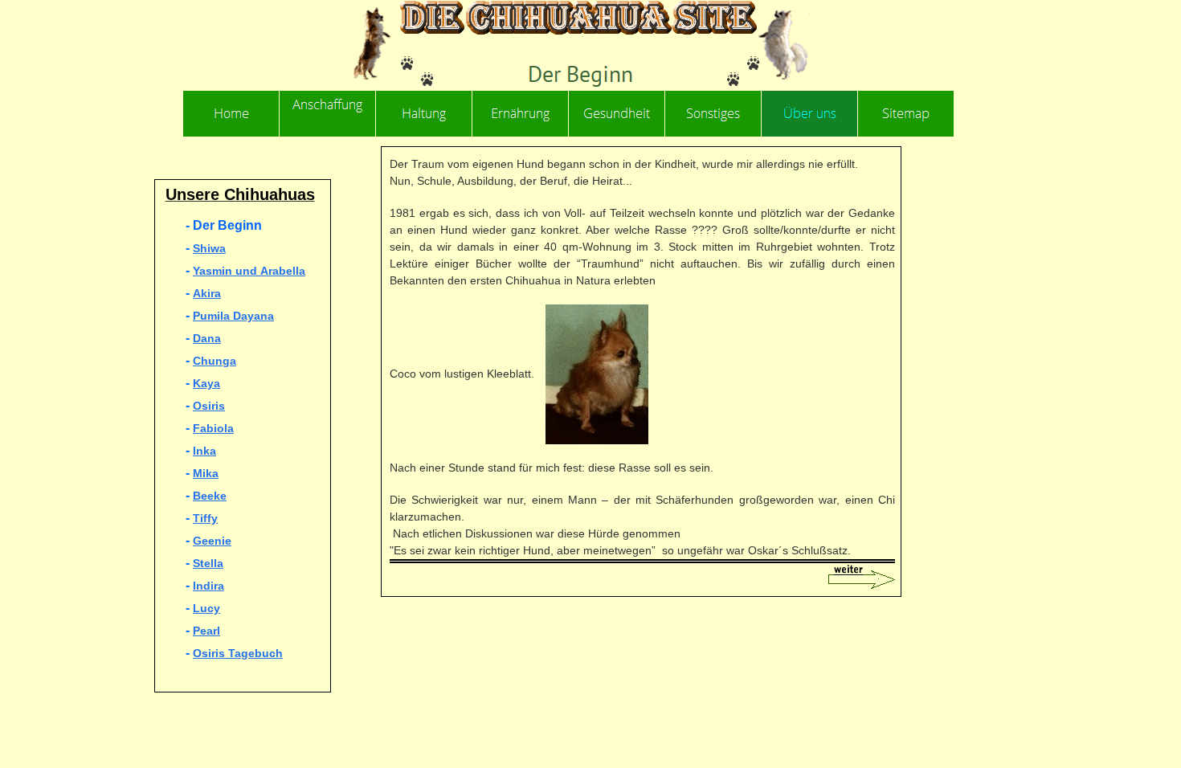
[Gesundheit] (617, 114)
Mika (206, 473)
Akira (207, 293)
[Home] (231, 114)
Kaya (206, 383)
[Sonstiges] (713, 114)
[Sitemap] (906, 114)
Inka (204, 450)
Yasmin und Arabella (249, 270)
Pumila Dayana (233, 315)
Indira (208, 585)
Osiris (209, 405)
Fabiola (213, 428)
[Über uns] (810, 114)
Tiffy (205, 518)
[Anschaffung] (328, 114)
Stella (208, 563)
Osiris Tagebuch (238, 653)
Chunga (214, 360)
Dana (207, 338)
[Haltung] (424, 114)
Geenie (212, 540)
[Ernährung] (520, 114)
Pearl (206, 630)
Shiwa (209, 248)
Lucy (206, 608)
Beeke (210, 495)
